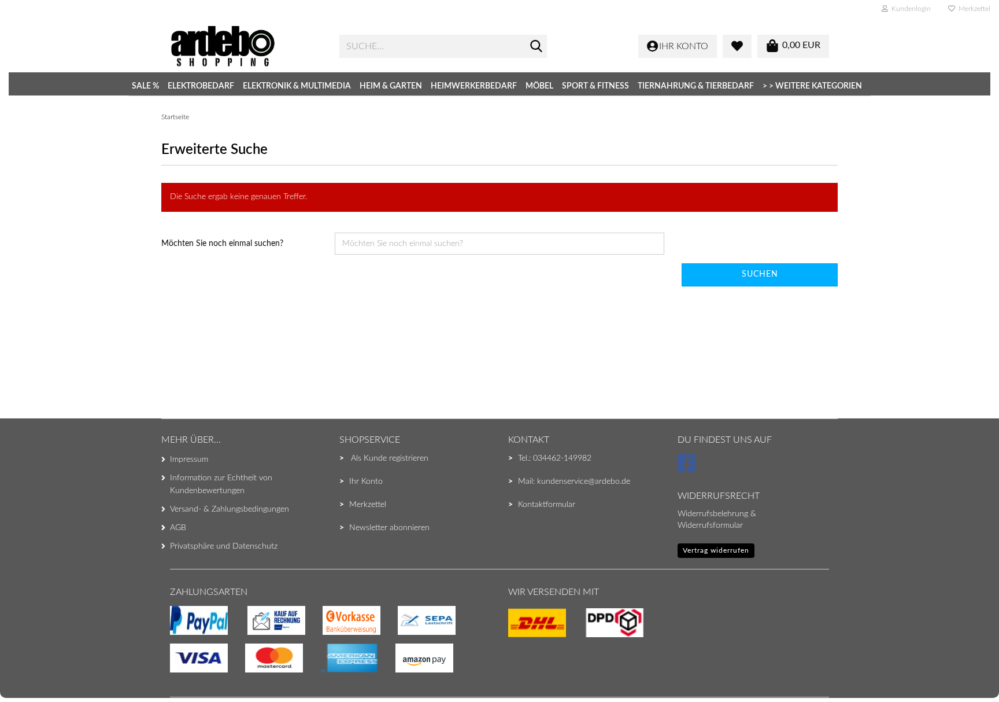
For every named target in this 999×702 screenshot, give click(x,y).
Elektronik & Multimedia (297, 86)
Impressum (189, 459)
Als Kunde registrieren (389, 458)
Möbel (539, 86)
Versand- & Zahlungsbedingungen (229, 509)
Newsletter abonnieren (389, 528)
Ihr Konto (366, 481)
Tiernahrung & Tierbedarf (696, 86)
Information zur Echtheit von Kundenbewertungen (221, 484)
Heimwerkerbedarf (474, 86)
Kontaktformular (546, 505)
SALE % (145, 86)
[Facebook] (688, 469)
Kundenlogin (909, 8)
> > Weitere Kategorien (812, 86)
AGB (178, 528)
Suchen (760, 274)
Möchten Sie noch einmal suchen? (222, 244)
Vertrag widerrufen (716, 550)
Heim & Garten (391, 86)
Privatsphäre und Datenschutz (224, 546)
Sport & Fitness (595, 86)
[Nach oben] (31, 670)
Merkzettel (972, 8)
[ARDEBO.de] (246, 46)
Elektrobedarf (201, 86)
